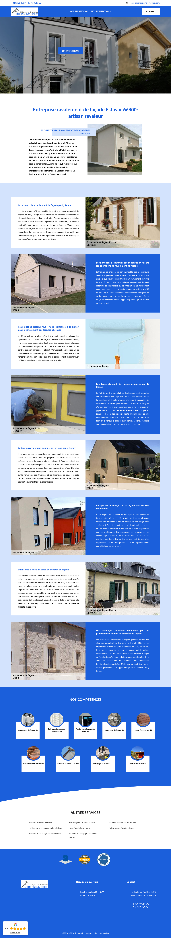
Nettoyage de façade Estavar (121, 828)
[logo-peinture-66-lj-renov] (24, 11)
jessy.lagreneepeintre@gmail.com (145, 3)
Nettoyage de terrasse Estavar (82, 823)
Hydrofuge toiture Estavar (80, 828)
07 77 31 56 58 (34, 3)
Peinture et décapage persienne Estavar (82, 835)
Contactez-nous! (70, 51)
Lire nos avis (15, 933)
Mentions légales (101, 933)
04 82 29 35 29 (19, 3)
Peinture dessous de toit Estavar (123, 823)
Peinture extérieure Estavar (41, 823)
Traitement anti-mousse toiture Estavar (46, 828)
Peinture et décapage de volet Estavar (45, 834)
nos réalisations (101, 11)
